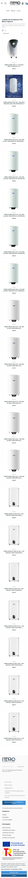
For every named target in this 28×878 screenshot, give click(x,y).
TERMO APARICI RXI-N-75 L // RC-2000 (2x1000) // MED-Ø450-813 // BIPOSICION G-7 (14, 215)
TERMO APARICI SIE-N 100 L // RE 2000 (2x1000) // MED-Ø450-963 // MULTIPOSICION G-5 (14, 439)
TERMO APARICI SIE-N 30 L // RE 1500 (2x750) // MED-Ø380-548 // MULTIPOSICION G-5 (14, 327)
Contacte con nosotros (8, 837)
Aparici (14, 62)
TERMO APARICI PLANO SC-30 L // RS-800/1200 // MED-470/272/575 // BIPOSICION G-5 (14, 739)
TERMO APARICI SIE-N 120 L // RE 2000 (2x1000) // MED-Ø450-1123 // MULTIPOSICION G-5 (14, 477)
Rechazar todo (14, 872)
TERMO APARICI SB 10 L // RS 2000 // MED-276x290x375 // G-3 (14, 65)
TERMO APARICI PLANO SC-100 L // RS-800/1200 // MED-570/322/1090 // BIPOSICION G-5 (14, 552)
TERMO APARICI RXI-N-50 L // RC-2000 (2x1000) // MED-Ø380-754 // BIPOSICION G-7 (14, 177)
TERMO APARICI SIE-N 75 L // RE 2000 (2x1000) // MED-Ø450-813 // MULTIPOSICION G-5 (14, 402)
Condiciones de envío (8, 832)
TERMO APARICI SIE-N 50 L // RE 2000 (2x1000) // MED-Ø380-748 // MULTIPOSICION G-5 (14, 365)
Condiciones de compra (8, 830)
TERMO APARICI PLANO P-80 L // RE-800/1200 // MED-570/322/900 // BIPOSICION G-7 (14, 589)
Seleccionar (12, 33)
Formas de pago (6, 835)
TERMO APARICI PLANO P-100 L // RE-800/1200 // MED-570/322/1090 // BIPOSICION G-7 (14, 664)
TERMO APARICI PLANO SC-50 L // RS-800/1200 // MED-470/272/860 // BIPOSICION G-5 (14, 626)
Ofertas (4, 815)
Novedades (5, 817)
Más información (5, 869)
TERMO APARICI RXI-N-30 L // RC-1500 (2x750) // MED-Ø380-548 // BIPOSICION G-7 (14, 140)
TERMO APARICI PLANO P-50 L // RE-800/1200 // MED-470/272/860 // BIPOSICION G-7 (14, 514)
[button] (14, 803)
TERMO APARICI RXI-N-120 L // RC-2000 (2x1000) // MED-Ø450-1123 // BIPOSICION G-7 (14, 290)
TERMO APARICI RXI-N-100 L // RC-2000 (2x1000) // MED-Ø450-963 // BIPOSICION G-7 (14, 252)
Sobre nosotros (6, 827)
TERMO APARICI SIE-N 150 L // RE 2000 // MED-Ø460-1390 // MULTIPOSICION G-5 (14, 103)
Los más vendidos (7, 820)
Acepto (14, 875)
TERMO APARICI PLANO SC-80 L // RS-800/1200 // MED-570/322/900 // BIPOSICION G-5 (14, 701)
